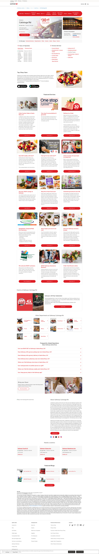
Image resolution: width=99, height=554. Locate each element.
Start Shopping (30, 281)
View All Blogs (50, 485)
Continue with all (80, 551)
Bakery (44, 328)
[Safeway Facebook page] (70, 526)
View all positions (24, 388)
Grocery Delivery (55, 48)
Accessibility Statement (55, 535)
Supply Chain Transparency (56, 541)
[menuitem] (21, 14)
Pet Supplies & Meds (27, 320)
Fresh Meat (61, 320)
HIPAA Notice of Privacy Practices (57, 538)
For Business (24, 1)
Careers (32, 527)
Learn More (52, 135)
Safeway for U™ (71, 48)
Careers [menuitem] (46, 41)
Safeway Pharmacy (15, 543)
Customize (7, 552)
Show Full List (55, 61)
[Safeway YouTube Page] (80, 526)
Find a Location (50, 458)
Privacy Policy (53, 527)
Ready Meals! (55, 59)
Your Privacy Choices (55, 533)
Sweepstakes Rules (16, 535)
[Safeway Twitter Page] (72, 526)
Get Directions (22, 31)
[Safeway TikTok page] (83, 526)
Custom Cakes (55, 55)
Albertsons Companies (35, 530)
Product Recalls (34, 541)
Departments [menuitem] (38, 41)
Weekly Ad (20, 454)
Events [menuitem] (58, 41)
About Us (33, 525)
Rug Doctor (54, 57)
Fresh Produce (77, 320)
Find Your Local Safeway (16, 541)
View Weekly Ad (24, 35)
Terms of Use (53, 525)
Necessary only (71, 551)
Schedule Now (74, 171)
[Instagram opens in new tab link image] (78, 526)
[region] (49, 552)
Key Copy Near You (56, 53)
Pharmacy (19, 1)
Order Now (30, 135)
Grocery (12, 1)
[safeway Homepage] (13, 4)
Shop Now (35, 35)
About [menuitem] (50, 41)
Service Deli (61, 328)
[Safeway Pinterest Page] (75, 526)
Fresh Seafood (44, 320)
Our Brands (14, 530)
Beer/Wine (44, 336)
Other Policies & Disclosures (56, 543)
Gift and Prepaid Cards (16, 538)
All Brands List (15, 549)
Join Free (30, 171)
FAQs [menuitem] (43, 41)
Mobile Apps (14, 533)
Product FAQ (14, 546)
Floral (27, 328)
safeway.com (55, 433)
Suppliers (33, 533)
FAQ (13, 527)
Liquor (27, 336)
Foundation (33, 538)
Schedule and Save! (72, 50)
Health (16, 1)
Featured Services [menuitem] (30, 41)
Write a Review (76, 36)
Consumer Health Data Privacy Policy (58, 530)
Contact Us (14, 525)
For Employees (34, 535)
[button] (83, 4)
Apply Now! (70, 57)
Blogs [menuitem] (54, 41)
